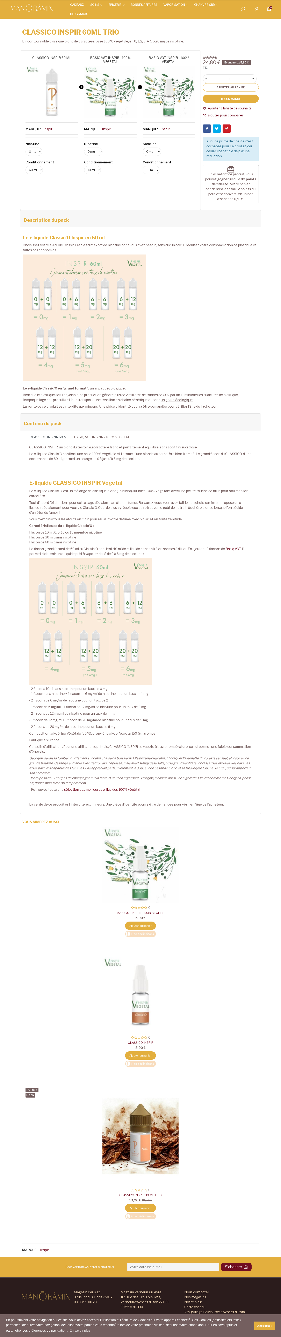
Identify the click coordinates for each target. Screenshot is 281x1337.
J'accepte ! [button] (264, 1325)
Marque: (33, 129)
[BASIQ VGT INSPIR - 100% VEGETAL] (110, 92)
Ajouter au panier (231, 87)
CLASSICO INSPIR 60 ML (51, 58)
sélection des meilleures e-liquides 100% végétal (102, 790)
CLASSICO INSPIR (140, 1042)
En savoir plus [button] (80, 1330)
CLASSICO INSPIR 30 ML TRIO (140, 1195)
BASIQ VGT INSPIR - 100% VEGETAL (110, 60)
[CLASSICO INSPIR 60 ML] (52, 92)
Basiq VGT (233, 549)
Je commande (231, 99)
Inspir (47, 129)
